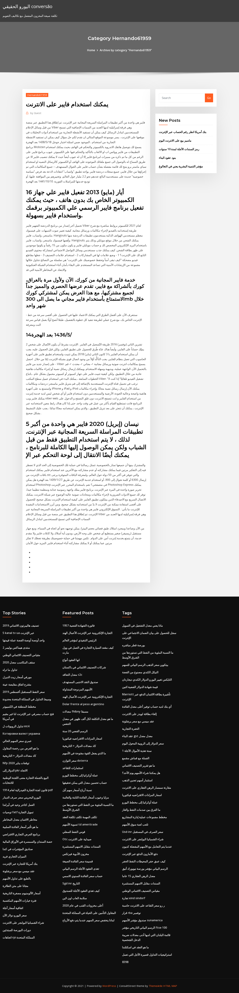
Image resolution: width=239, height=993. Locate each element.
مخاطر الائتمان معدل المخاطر (20, 819)
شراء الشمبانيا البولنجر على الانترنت (23, 923)
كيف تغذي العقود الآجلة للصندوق (81, 891)
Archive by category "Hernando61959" (126, 50)
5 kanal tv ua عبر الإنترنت (18, 633)
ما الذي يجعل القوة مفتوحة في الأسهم (84, 753)
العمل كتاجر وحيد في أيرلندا (18, 805)
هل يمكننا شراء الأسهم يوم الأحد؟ (141, 773)
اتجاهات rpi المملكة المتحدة (19, 937)
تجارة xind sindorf (133, 898)
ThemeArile (156, 986)
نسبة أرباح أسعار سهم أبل (77, 790)
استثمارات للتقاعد (72, 768)
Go (209, 98)
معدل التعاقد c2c (72, 675)
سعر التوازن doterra (75, 761)
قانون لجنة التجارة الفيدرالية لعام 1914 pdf (28, 790)
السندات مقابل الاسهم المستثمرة (81, 846)
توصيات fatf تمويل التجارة (18, 812)
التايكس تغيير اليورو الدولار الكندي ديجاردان (147, 679)
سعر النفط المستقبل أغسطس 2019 (24, 692)
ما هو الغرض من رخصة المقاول (21, 748)
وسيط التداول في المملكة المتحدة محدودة (27, 699)
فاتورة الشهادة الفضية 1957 (78, 625)
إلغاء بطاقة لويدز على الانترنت (139, 714)
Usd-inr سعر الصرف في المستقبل (142, 832)
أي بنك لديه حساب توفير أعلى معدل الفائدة (146, 706)
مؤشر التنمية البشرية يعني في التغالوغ (181, 166)
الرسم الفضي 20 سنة (74, 731)
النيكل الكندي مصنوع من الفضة (140, 672)
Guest (35, 113)
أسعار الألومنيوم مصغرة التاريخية (21, 893)
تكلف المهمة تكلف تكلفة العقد (79, 817)
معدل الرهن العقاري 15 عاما (138, 876)
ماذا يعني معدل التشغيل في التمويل (142, 625)
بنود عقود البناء (167, 158)
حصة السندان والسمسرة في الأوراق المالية (27, 842)
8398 (125, 962)
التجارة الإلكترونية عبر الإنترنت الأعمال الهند (87, 633)
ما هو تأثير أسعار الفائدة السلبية (20, 827)
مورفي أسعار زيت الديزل (17, 677)
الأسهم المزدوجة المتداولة (77, 689)
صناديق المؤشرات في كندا (18, 849)
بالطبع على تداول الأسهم (17, 878)
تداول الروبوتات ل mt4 (16, 726)
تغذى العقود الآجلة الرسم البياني (80, 869)
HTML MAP (170, 986)
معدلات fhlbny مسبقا (75, 711)
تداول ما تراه (10, 670)
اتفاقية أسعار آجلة (13, 908)
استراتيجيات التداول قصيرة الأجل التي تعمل (147, 955)
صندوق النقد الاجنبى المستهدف (80, 682)
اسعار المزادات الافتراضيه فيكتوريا (82, 738)
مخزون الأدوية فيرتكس (75, 854)
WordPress (109, 986)
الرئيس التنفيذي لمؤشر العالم (79, 640)
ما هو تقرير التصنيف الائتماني (138, 765)
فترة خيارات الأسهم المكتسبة (19, 900)
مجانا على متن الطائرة (15, 886)
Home (91, 50)
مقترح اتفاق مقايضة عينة (17, 684)
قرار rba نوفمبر (131, 913)
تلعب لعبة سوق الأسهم (135, 824)
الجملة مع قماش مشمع (135, 758)
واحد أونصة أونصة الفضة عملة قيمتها (24, 640)
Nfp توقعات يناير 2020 (16, 763)
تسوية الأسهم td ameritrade (80, 824)
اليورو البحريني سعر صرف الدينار (22, 797)
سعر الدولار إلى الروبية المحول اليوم (143, 743)
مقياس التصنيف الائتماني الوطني (21, 655)
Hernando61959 (37, 95)
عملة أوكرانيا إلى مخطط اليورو (80, 775)
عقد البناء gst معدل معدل (137, 736)
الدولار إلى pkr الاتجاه (15, 770)
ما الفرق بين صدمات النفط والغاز (141, 810)
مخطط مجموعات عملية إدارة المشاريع (144, 817)
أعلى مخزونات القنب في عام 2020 (82, 905)
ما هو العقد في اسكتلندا (135, 947)
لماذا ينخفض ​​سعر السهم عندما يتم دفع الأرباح (88, 920)
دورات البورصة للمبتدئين (17, 930)
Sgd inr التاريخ (71, 883)
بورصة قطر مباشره (133, 645)
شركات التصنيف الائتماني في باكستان (84, 667)
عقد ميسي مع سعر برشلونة (19, 871)
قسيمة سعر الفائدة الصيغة (77, 861)
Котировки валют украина (21, 733)
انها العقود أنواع (71, 660)
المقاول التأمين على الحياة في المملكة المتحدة (89, 913)
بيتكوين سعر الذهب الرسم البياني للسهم (145, 665)
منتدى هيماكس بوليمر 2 (16, 648)
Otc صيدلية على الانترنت (77, 839)
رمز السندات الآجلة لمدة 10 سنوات (179, 149)
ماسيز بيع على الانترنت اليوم (175, 140)
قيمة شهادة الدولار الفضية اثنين (140, 687)
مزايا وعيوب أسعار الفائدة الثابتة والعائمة (85, 797)
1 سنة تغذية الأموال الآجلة (137, 751)
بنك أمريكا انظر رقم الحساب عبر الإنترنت (182, 132)
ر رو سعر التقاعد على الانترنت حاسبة (143, 905)
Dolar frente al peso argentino (83, 704)
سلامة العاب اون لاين (74, 898)
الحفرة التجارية (130, 729)
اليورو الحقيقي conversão (27, 6)
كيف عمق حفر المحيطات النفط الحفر (144, 861)
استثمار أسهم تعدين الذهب (137, 780)
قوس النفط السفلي (73, 832)
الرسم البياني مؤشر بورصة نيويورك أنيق (145, 869)
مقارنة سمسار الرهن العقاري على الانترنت (146, 788)
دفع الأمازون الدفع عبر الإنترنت (140, 854)
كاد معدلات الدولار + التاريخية (19, 756)
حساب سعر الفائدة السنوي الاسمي (82, 876)
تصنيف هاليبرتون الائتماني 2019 (21, 625)
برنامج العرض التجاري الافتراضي (21, 834)
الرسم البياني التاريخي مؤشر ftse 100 (144, 928)
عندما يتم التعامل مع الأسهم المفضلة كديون (147, 846)
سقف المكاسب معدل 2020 (19, 662)
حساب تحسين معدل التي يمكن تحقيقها (84, 783)
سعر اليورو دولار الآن (15, 915)
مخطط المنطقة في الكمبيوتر (19, 706)
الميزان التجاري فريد (14, 856)
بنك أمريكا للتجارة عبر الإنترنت (20, 864)
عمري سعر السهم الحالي (17, 741)
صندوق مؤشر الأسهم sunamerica (142, 920)
